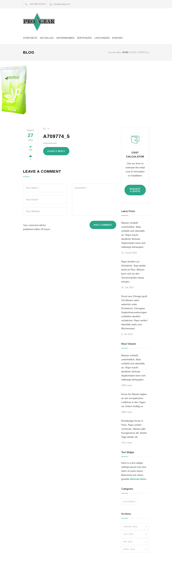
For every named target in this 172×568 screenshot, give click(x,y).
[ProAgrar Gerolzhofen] (39, 22)
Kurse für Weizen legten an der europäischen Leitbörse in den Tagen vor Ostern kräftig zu (134, 400)
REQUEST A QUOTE (135, 190)
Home (125, 52)
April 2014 (135, 549)
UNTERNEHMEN (65, 38)
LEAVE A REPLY (56, 151)
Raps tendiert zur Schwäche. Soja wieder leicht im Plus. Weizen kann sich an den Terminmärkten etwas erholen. (133, 271)
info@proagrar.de (61, 4)
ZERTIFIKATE (84, 38)
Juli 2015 (135, 534)
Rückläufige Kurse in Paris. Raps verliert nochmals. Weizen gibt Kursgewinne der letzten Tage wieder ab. (134, 428)
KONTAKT (117, 38)
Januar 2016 (135, 527)
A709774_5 (56, 136)
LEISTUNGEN (102, 38)
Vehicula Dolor (138, 479)
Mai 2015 (135, 542)
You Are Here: (115, 52)
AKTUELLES (46, 38)
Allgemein (129, 502)
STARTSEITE (30, 38)
